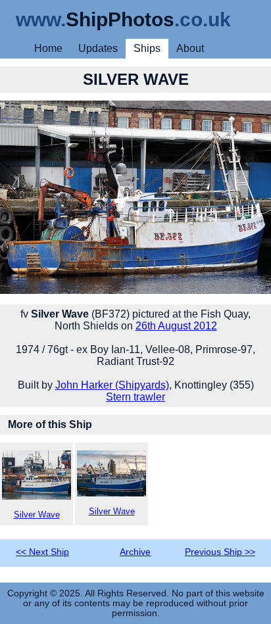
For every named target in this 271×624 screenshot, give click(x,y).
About (190, 48)
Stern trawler (135, 396)
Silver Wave (37, 514)
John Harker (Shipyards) (112, 385)
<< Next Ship (42, 552)
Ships (147, 48)
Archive (135, 552)
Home (48, 48)
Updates (98, 48)
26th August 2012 (176, 325)
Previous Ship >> (220, 552)
